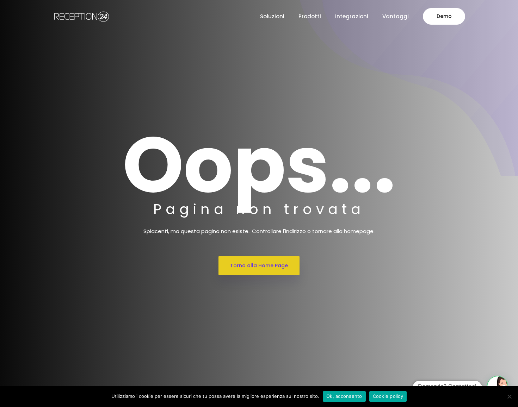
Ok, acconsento (344, 396)
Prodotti (309, 16)
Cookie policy (388, 396)
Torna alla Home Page (259, 265)
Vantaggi (395, 16)
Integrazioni (351, 16)
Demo (444, 16)
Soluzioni (272, 16)
